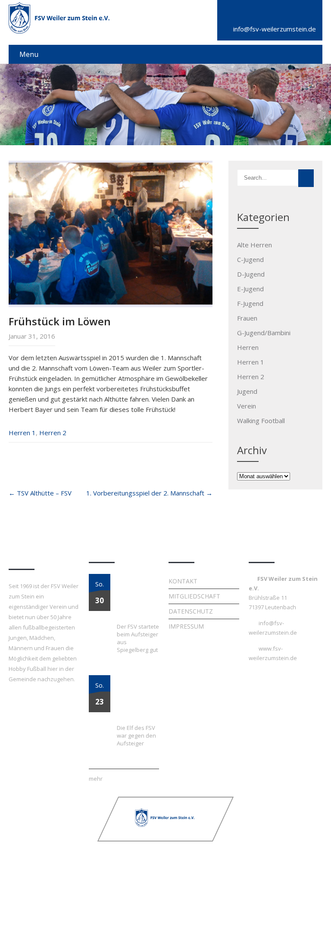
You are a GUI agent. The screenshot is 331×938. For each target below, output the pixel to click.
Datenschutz (191, 611)
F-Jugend (250, 303)
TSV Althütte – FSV (40, 493)
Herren (248, 347)
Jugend (247, 391)
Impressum (186, 626)
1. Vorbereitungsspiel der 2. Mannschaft (149, 493)
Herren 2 (52, 432)
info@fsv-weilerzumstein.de (274, 29)
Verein (246, 406)
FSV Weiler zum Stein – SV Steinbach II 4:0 (135, 699)
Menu (28, 54)
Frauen (247, 318)
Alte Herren (254, 244)
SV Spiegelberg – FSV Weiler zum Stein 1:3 (137, 597)
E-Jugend (250, 288)
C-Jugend (250, 259)
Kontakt (183, 581)
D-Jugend (251, 274)
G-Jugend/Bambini (263, 332)
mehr (96, 778)
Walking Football (261, 420)
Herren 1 (22, 432)
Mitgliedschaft (194, 596)
